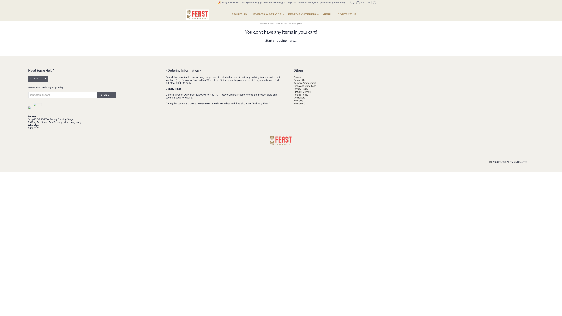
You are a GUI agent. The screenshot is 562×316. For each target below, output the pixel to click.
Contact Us (299, 80)
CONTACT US (38, 78)
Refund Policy (300, 94)
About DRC (299, 103)
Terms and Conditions (304, 86)
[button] (360, 2)
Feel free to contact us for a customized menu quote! (281, 24)
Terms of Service (302, 92)
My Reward (299, 97)
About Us (298, 100)
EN (369, 2)
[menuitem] (352, 2)
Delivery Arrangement (304, 83)
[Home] (197, 14)
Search (297, 77)
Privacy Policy (300, 89)
